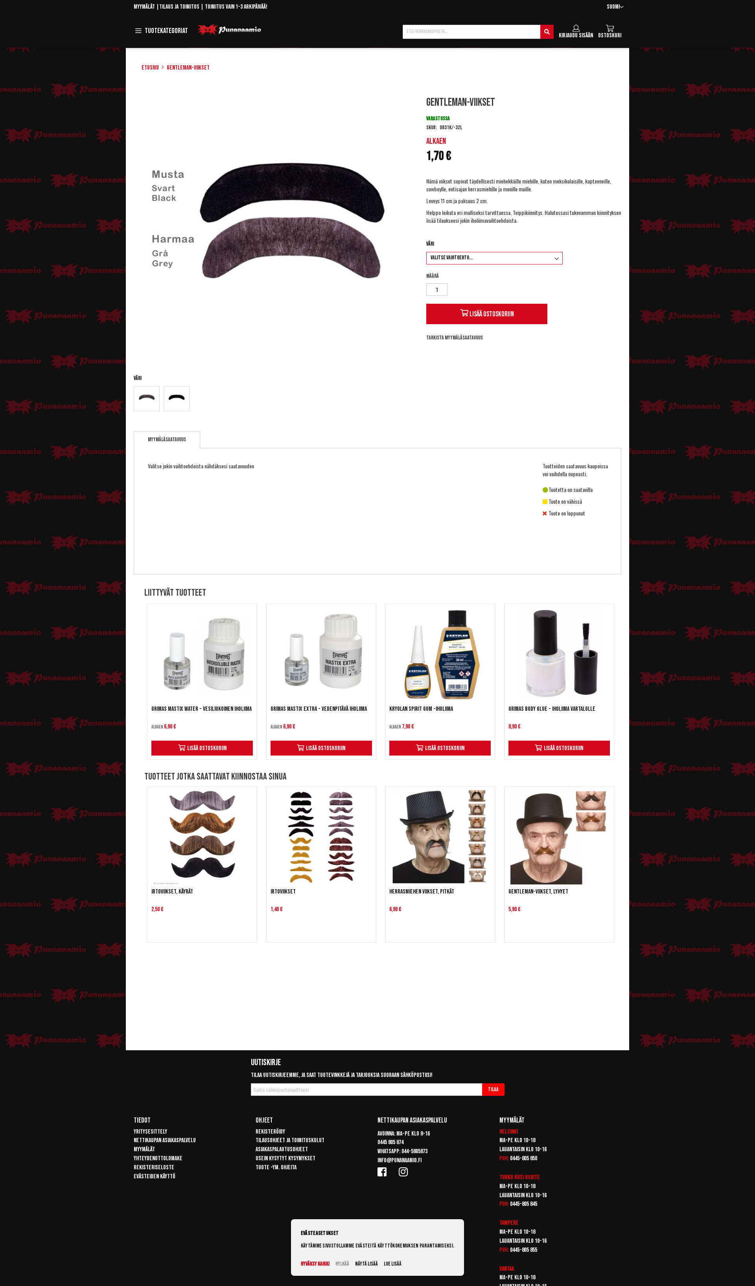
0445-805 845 (523, 1204)
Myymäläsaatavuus (167, 439)
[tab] (167, 439)
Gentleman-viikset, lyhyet (538, 891)
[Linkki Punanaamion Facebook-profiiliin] (383, 1172)
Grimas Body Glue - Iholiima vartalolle (551, 709)
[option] (147, 398)
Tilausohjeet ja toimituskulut (290, 1140)
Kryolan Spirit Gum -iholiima (421, 709)
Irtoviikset (283, 891)
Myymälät (144, 7)
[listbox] (273, 399)
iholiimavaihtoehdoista (493, 220)
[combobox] (478, 32)
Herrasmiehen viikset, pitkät (421, 891)
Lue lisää (392, 1263)
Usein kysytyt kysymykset (285, 1158)
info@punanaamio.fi (400, 1160)
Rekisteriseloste (154, 1167)
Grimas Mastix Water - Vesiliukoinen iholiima (201, 709)
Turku (506, 1177)
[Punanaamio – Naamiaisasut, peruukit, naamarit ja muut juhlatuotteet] (229, 30)
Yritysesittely (150, 1132)
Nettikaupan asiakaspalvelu (165, 1140)
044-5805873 (414, 1151)
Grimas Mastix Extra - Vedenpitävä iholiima (319, 709)
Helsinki (508, 1132)
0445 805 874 (390, 1142)
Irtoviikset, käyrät (172, 891)
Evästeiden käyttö (154, 1176)
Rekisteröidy (270, 1132)
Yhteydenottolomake (158, 1158)
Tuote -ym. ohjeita (276, 1167)
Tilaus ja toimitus (179, 7)
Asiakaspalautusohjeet (282, 1149)
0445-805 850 (523, 1158)
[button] (615, 7)
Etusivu (150, 68)
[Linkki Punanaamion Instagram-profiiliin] (405, 1172)
